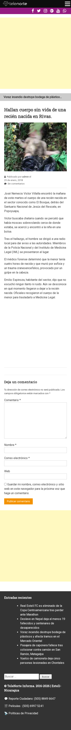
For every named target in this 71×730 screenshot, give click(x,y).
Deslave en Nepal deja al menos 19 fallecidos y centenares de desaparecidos (42, 623)
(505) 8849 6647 (44, 698)
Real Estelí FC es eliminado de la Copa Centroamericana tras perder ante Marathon (42, 610)
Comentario (12, 400)
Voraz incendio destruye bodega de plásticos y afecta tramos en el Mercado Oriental (43, 636)
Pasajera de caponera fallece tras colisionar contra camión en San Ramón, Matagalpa (41, 650)
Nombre (10, 445)
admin (25, 176)
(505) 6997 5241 (33, 706)
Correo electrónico (17, 458)
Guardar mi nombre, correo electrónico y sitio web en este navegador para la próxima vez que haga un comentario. (34, 489)
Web (7, 471)
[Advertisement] (35, 53)
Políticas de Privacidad (23, 713)
